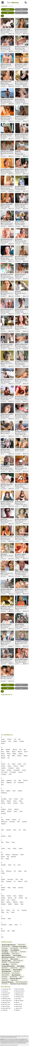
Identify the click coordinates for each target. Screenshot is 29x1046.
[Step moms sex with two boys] (7, 408)
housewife (24, 821)
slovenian (10, 897)
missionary (13, 856)
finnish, (17, 590)
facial (10, 799)
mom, (10, 65)
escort (14, 790)
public (25, 881)
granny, (2, 49)
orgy (25, 871)
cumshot (20, 772)
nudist (9, 865)
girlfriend (16, 809)
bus (8, 757)
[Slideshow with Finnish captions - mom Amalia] (21, 583)
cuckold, (3, 65)
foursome (15, 803)
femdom (16, 799)
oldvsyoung (9, 678)
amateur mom (5, 980)
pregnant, (20, 417)
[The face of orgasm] (7, 23)
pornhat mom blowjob (14, 962)
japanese (3, 836)
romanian (20, 887)
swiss (22, 904)
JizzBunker (19, 453)
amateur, (3, 30)
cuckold (24, 770)
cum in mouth (4, 772)
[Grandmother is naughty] (7, 653)
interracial (8, 829)
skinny (14, 895)
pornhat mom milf (6, 946)
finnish (15, 801)
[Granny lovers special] (7, 618)
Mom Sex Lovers (6, 1004)
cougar (17, 768)
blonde (8, 753)
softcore (17, 644)
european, (7, 223)
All (7, 12)
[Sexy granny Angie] (21, 496)
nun (14, 865)
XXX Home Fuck (6, 993)
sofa (26, 897)
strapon (21, 902)
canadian (3, 764)
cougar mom (6, 953)
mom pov (22, 967)
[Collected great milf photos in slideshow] (7, 163)
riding (9, 887)
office (2, 871)
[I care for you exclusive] (21, 373)
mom (2, 858)
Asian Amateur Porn (7, 1000)
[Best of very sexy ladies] (7, 198)
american (9, 739)
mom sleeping (6, 955)
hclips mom (20, 965)
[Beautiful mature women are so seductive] (7, 478)
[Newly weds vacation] (21, 268)
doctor (2, 782)
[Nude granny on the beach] (7, 391)
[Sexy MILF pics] (21, 461)
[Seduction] (21, 286)
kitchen (7, 842)
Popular (8, 9)
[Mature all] (7, 566)
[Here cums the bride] (7, 636)
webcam (7, 417)
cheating (3, 766)
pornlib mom (23, 951)
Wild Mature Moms (7, 998)
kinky (2, 842)
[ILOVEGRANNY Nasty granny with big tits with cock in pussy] (21, 653)
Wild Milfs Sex (6, 994)
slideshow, (3, 67)
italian (24, 829)
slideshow (21, 67)
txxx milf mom (14, 950)
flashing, (18, 240)
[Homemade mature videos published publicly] (7, 93)
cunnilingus (3, 774)
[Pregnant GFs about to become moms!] (21, 426)
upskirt (9, 918)
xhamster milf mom (21, 957)
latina (9, 848)
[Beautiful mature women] (7, 128)
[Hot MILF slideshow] (21, 181)
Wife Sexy (18, 1010)
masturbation (15, 854)
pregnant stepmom (7, 981)
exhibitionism (4, 792)
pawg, (16, 469)
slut (15, 897)
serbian (3, 895)
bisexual (3, 753)
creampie (9, 770)
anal (15, 739)
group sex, (23, 487)
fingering (9, 801)
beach (2, 751)
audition (15, 741)
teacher (8, 910)
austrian (3, 743)
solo (8, 900)
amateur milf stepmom (9, 944)
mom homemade (6, 973)
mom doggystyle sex (8, 957)
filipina (2, 801)
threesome (24, 910)
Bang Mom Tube (6, 1002)
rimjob (14, 887)
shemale (9, 895)
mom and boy (6, 969)
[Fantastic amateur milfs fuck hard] (21, 391)
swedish (10, 904)
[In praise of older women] (21, 251)
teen (13, 910)
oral (15, 871)
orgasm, (7, 32)
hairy (2, 819)
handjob (8, 819)
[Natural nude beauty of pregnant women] (21, 128)
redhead (3, 887)
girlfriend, (23, 415)
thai (18, 910)
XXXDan (3, 436)
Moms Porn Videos (20, 989)
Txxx (3, 453)
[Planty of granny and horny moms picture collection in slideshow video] (21, 513)
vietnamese (3, 924)
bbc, (6, 468)
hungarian (3, 823)
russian (22, 592)
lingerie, (6, 207)
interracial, (7, 469)
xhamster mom (6, 960)
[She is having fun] (21, 93)
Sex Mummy (5, 991)
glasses (3, 811)
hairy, (26, 135)
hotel (18, 821)
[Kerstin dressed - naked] (7, 321)
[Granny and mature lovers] (21, 566)
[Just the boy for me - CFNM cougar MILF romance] (21, 76)
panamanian (10, 879)
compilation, (8, 30)
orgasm (20, 871)
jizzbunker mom (14, 967)
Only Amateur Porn (7, 989)
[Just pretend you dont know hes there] (7, 303)
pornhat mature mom (8, 965)
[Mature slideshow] (7, 356)
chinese (9, 766)
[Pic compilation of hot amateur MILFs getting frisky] (21, 478)
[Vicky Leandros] (21, 321)
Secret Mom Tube (20, 993)
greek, (17, 328)
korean (13, 842)
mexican (3, 856)
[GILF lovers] (7, 513)
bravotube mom (13, 976)
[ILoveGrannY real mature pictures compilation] (7, 268)
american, (22, 30)
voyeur (16, 924)
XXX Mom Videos (19, 994)
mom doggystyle (14, 948)
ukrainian (3, 918)
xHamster (4, 33)
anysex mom (5, 983)
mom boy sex (5, 958)
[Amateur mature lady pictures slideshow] (7, 496)
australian (22, 741)
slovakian (3, 897)
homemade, (6, 102)
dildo (20, 780)
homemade (12, 821)
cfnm (24, 764)
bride (8, 755)
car (8, 764)
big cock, (22, 398)
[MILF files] (21, 146)
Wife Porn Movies (19, 1000)
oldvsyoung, (24, 84)
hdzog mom (4, 978)
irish (20, 829)
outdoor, (23, 137)
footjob (9, 803)
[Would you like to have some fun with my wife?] (7, 146)
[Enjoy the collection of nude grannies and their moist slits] (21, 41)
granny (15, 811)
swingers (16, 904)
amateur (3, 739)
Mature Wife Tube (6, 1008)
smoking (21, 897)
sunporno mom (14, 951)
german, (22, 102)
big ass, (26, 30)
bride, (3, 643)
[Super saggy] (7, 286)
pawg (21, 879)
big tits (26, 751)
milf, (5, 32)
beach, (7, 398)
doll (15, 782)
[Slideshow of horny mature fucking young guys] (7, 671)
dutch (2, 784)
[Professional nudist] (7, 216)
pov (14, 881)
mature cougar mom (18, 960)
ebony (2, 790)
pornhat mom (5, 948)
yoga (2, 937)
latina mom (5, 964)
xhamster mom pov (16, 978)
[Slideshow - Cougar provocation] (7, 601)
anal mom (5, 950)
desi (15, 780)
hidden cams (4, 821)
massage (8, 854)
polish (2, 881)
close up (16, 766)
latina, (16, 574)
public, (20, 242)
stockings (15, 902)
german (10, 809)
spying (2, 902)
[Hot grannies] (21, 233)
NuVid (18, 663)
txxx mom (5, 951)
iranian (14, 829)
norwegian (3, 865)
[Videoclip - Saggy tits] (21, 548)
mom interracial (15, 973)
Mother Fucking (6, 1006)
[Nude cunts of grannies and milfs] (21, 303)
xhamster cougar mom (19, 946)
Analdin (18, 541)
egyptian (8, 790)
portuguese (8, 881)
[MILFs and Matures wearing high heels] (21, 338)
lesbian (14, 848)
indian (2, 829)
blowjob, (7, 258)
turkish (12, 912)
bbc (20, 749)
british (13, 755)
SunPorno (18, 51)
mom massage (24, 948)
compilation (11, 768)
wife (6, 67)
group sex (3, 813)
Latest (21, 9)
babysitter (8, 749)
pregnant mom (17, 969)
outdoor (3, 873)
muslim (7, 858)
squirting (8, 902)
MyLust (18, 418)
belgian (8, 751)
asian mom (4, 962)
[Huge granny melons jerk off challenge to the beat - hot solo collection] (21, 531)
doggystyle (8, 782)
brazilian (21, 753)
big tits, (6, 83)
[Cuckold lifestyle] (7, 461)
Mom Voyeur (18, 998)
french (21, 803)
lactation (3, 848)
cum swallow (13, 772)
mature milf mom (5, 974)
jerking (9, 836)
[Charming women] (7, 443)
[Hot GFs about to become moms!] (21, 408)
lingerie (20, 848)
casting (13, 764)
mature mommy (15, 953)
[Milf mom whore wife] (7, 58)
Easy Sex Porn (6, 996)
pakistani (3, 879)
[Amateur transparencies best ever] (7, 583)
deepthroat (9, 780)
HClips (18, 488)
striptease (3, 904)
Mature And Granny (20, 991)
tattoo (2, 910)
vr (20, 924)
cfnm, (17, 83)
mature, (2, 32)
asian (10, 741)
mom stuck (13, 964)
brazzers (3, 755)
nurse (19, 865)
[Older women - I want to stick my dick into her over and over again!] (21, 58)
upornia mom (17, 955)
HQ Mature (5, 1010)
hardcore (14, 819)
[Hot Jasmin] (7, 548)
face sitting (3, 799)
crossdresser (17, 770)
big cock (20, 751)
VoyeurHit (18, 173)
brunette (19, 755)
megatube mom (21, 944)
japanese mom (14, 980)
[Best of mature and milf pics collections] (21, 198)
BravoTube (18, 138)
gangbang (3, 809)
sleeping (21, 895)
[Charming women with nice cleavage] (7, 531)
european (20, 790)
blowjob (14, 753)
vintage (16, 294)
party (17, 879)
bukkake (26, 755)
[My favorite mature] (7, 426)
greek (21, 811)
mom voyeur (14, 958)
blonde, (17, 380)
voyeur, (21, 172)
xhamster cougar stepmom (18, 983)
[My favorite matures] (7, 41)
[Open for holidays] (21, 216)
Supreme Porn (19, 1008)
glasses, (3, 328)
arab (19, 739)
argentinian (3, 741)
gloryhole (9, 811)
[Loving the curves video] (7, 181)
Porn (13, 2)
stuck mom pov (6, 971)
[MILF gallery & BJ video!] (7, 251)
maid (2, 854)
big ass (13, 751)
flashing (3, 803)
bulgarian (3, 757)
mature (22, 854)
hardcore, (26, 399)
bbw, (21, 100)
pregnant (20, 881)
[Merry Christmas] (21, 618)
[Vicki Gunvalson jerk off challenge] (21, 601)
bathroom (15, 749)
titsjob (2, 912)
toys (7, 912)
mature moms (17, 971)
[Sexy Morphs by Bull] (7, 76)
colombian (3, 768)
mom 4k (21, 976)
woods (13, 930)
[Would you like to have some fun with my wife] (21, 163)
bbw (25, 749)
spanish (13, 900)
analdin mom (5, 967)
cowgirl (2, 770)
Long (21, 12)
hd (19, 819)
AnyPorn (18, 523)
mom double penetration (21, 981)
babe (2, 749)
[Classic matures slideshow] (21, 356)
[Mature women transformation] (21, 111)
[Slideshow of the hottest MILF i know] (21, 636)
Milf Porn (17, 1002)
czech (10, 774)
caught (19, 764)
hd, (11, 30)
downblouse (21, 782)
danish (2, 780)
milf (8, 856)
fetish (21, 799)
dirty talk (25, 780)
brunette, (17, 32)
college (22, 766)
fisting (20, 801)
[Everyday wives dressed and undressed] (7, 338)
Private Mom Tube (20, 996)
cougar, (20, 32)
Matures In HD (19, 1004)
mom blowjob (16, 974)
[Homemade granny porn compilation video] (7, 233)
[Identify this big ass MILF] (21, 23)
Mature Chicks (19, 1006)
